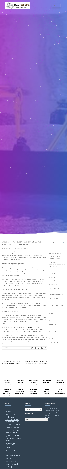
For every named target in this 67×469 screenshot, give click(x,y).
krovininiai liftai (11, 461)
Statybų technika (53, 320)
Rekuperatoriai (53, 301)
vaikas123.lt (33, 382)
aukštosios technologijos (13, 418)
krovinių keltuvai (11, 464)
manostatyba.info (47, 387)
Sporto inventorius (53, 331)
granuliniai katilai (13, 435)
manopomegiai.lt (7, 380)
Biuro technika (52, 262)
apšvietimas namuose (10, 414)
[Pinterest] (35, 348)
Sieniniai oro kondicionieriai (56, 305)
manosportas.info (33, 387)
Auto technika (25, 248)
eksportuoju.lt (7, 395)
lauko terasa (8, 466)
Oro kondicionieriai (54, 298)
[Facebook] (28, 348)
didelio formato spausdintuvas (12, 427)
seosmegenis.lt (46, 393)
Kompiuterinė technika (54, 280)
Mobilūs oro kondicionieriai (56, 294)
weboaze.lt (46, 391)
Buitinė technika (53, 266)
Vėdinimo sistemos (54, 288)
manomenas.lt (33, 384)
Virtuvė (51, 313)
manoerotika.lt (20, 384)
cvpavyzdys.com (20, 391)
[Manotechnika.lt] (17, 10)
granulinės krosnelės (10, 444)
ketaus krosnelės (13, 450)
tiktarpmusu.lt (7, 382)
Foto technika (52, 273)
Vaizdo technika (53, 284)
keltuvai (8, 447)
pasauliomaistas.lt (60, 380)
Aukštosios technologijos (55, 253)
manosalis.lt (20, 387)
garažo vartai (11, 433)
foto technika (13, 430)
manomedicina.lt (60, 382)
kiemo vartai (10, 453)
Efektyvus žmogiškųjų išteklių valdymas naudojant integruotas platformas (11, 364)
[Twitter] (32, 348)
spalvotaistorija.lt (33, 389)
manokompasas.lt (7, 384)
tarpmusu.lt (20, 382)
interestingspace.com (60, 393)
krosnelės (9, 458)
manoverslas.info (7, 389)
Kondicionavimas (54, 291)
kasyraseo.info (33, 393)
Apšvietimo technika (54, 249)
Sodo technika (52, 328)
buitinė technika (13, 424)
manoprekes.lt (7, 387)
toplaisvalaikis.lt (6, 393)
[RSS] (42, 348)
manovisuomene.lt (47, 380)
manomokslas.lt (60, 384)
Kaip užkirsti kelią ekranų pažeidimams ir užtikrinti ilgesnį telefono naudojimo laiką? (36, 364)
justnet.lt (60, 389)
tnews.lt (7, 391)
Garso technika (52, 277)
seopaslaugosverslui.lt (20, 393)
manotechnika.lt (20, 380)
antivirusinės (8, 411)
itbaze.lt (47, 389)
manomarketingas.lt (46, 384)
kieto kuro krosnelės (13, 456)
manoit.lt (60, 387)
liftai (13, 467)
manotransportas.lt (33, 380)
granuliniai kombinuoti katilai (13, 439)
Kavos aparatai (53, 269)
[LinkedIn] (38, 348)
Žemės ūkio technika (54, 309)
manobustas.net (46, 382)
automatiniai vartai (12, 422)
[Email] (45, 348)
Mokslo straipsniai (53, 342)
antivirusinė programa (10, 408)
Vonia (50, 317)
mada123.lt (20, 389)
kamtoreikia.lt (33, 391)
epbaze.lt (60, 391)
